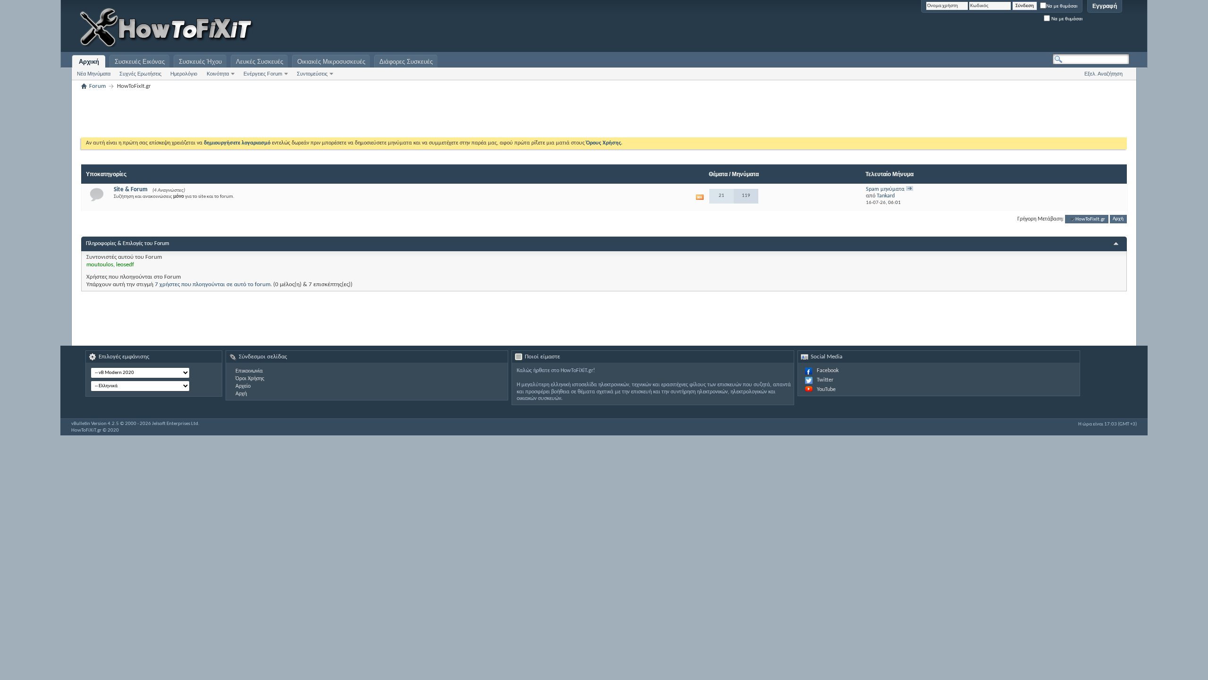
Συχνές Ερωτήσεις (140, 73)
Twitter (825, 380)
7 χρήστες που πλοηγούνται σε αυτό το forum (212, 284)
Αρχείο (243, 386)
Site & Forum (131, 190)
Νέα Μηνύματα (93, 73)
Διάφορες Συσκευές (406, 61)
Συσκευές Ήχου (200, 61)
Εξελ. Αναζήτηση (1103, 73)
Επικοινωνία (249, 371)
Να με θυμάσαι (1061, 5)
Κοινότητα (218, 73)
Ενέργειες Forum (262, 73)
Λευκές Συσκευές (259, 61)
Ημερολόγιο (183, 73)
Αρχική (89, 61)
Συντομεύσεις (312, 73)
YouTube (826, 389)
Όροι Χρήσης (249, 379)
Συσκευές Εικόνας (140, 61)
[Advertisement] (1011, 28)
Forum (97, 86)
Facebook (828, 371)
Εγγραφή (1104, 6)
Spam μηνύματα (885, 189)
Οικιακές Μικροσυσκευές (331, 61)
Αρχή (1118, 219)
